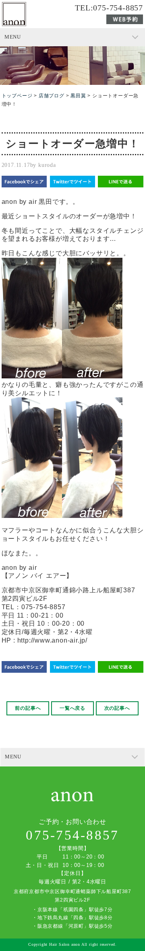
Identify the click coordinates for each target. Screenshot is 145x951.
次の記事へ (117, 708)
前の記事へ (28, 708)
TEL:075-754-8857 (109, 8)
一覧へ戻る (72, 708)
